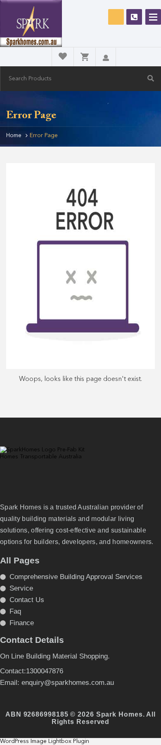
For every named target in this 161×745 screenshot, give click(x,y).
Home (13, 135)
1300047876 (134, 17)
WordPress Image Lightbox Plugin (44, 741)
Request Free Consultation (116, 17)
